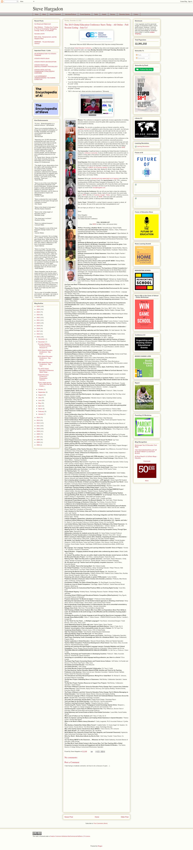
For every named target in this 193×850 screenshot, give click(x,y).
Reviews (112, 14)
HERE (123, 147)
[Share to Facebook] (102, 752)
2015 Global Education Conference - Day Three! (45, 358)
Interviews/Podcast (70, 14)
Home (36, 14)
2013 (38, 420)
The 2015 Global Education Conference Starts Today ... (46, 370)
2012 (38, 423)
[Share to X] (100, 752)
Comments (141, 58)
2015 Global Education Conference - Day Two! (45, 364)
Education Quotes (124, 14)
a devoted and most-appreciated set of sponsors (105, 178)
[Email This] (96, 752)
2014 (38, 417)
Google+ (102, 195)
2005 (38, 442)
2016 (38, 334)
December (41, 339)
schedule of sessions (84, 129)
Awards (104, 14)
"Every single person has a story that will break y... (45, 384)
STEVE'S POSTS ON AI (41, 58)
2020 (38, 323)
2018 (38, 328)
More (146, 480)
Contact (136, 14)
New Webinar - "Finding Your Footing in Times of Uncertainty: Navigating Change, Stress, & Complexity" (46, 28)
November (41, 342)
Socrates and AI (39, 33)
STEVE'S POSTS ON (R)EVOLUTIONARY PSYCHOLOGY (45, 65)
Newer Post (69, 817)
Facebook (97, 195)
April (40, 406)
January (41, 414)
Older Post (124, 817)
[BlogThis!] (98, 752)
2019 (38, 325)
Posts (139, 55)
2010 (38, 428)
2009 (38, 431)
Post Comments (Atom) (100, 823)
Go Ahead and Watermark (42, 24)
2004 (38, 445)
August (40, 395)
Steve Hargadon (48, 8)
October (41, 389)
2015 (38, 337)
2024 (38, 312)
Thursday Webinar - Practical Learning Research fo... (44, 345)
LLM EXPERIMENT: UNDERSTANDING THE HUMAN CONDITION (44, 77)
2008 (38, 434)
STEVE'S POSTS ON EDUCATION (45, 62)
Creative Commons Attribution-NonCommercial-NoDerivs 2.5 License (70, 836)
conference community (90, 153)
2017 (38, 331)
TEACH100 (146, 461)
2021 (38, 320)
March (40, 408)
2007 (38, 437)
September (42, 392)
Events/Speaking (85, 14)
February (41, 411)
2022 (38, 317)
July (39, 397)
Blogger (100, 846)
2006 (38, 439)
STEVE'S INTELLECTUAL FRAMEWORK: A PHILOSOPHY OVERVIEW (44, 71)
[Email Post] (91, 751)
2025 (38, 309)
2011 (38, 426)
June (40, 400)
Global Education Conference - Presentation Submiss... (43, 377)
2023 (38, 314)
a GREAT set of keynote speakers (98, 167)
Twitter (96, 14)
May (39, 403)
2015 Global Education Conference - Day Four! (45, 351)
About (44, 14)
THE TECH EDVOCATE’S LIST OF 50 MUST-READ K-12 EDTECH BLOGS (146, 451)
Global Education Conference (83, 48)
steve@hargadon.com (98, 187)
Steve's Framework (55, 14)
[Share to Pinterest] (104, 752)
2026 (38, 306)
